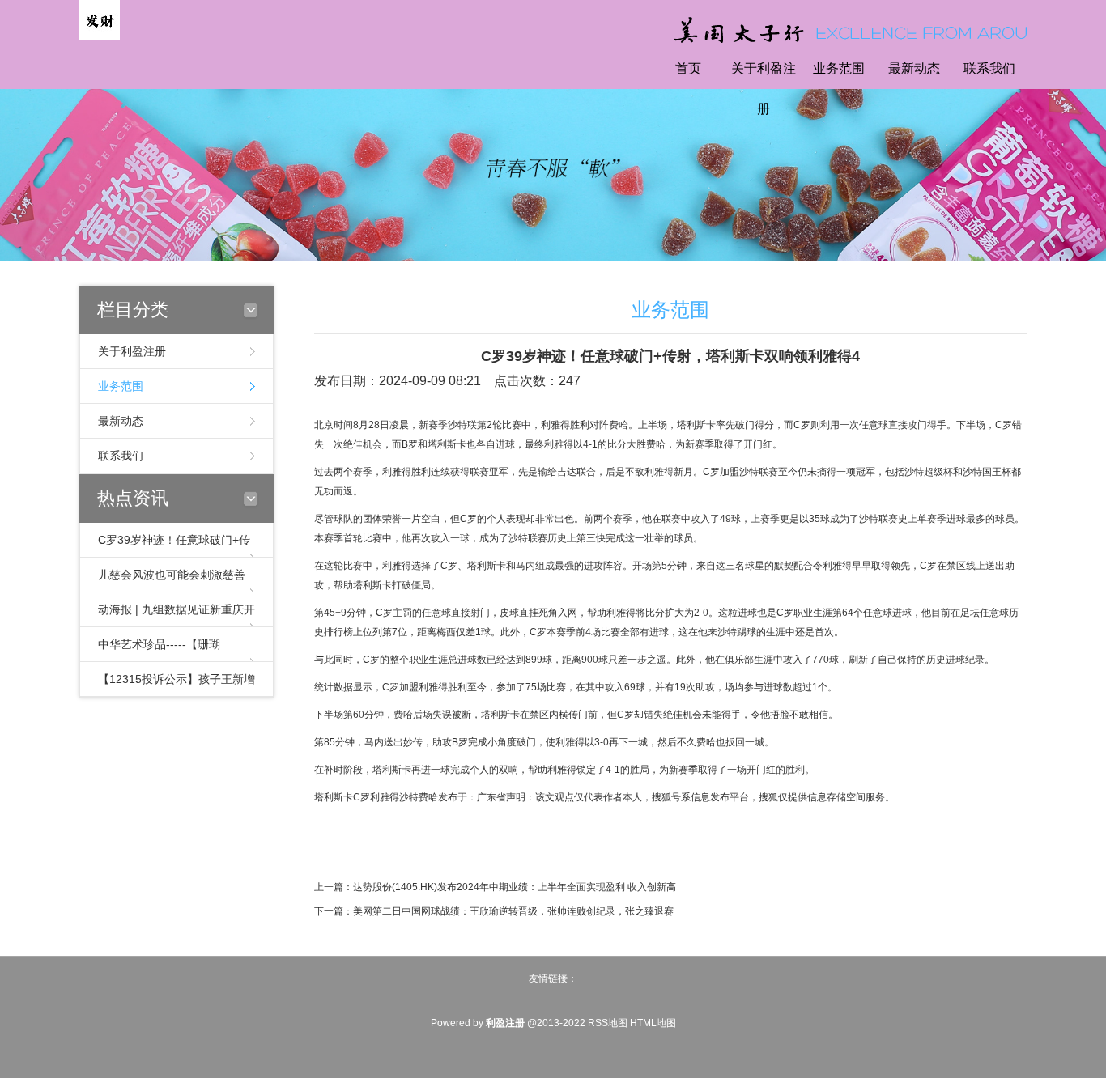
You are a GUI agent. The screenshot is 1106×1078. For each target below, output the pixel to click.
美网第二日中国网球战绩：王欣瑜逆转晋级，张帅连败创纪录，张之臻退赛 (513, 911)
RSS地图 (607, 1023)
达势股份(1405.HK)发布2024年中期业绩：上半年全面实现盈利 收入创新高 (514, 887)
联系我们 (989, 68)
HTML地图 (653, 1023)
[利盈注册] (99, 19)
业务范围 (839, 68)
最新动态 (914, 68)
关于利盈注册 (763, 89)
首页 (688, 68)
